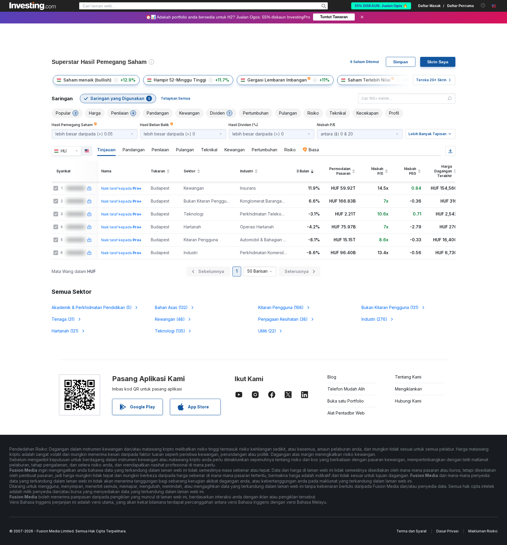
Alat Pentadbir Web (346, 412)
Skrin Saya (437, 62)
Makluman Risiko (482, 531)
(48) (170, 319)
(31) (63, 319)
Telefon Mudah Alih (346, 388)
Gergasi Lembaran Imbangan (277, 79)
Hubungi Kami (408, 400)
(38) (283, 319)
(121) (65, 330)
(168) (281, 307)
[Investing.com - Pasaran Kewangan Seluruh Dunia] (32, 6)
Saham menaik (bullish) (87, 79)
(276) (374, 319)
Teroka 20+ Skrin (431, 80)
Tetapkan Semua (175, 98)
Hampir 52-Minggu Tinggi (180, 79)
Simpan (400, 62)
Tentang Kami (408, 376)
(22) (267, 330)
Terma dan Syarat (411, 531)
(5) (92, 307)
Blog (331, 376)
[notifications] (483, 5)
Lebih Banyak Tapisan (427, 134)
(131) (390, 307)
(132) (171, 307)
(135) (170, 330)
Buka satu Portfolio (345, 400)
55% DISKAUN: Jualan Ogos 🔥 (381, 6)
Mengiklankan (408, 388)
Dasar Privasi (447, 531)
